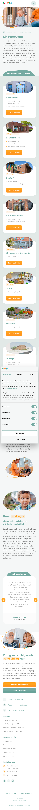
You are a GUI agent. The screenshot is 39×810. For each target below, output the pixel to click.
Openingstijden (7, 741)
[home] (16, 3)
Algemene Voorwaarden (19, 800)
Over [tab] (32, 374)
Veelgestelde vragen (9, 752)
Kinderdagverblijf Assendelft (11, 724)
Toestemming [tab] (6, 374)
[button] (33, 3)
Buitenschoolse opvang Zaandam (12, 731)
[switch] (34, 412)
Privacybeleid (19, 798)
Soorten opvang (11, 32)
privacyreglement (11, 388)
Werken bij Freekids (9, 756)
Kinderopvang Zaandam (10, 720)
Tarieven (5, 745)
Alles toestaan (19, 433)
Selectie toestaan (19, 439)
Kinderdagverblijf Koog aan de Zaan (13, 728)
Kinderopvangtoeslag (9, 749)
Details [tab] (19, 374)
